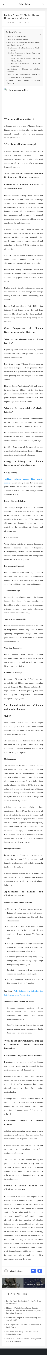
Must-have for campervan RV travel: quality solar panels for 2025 (23, 1319)
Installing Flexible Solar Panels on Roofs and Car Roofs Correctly (23, 1326)
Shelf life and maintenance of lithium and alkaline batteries (25, 65)
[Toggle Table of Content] (37, 33)
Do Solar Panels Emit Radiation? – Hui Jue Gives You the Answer (23, 1302)
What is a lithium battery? (17, 36)
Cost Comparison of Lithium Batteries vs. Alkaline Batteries (25, 54)
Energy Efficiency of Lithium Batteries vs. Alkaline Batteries (25, 59)
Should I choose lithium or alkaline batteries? (23, 82)
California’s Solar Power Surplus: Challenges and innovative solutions (23, 1340)
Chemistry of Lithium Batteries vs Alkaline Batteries (25, 49)
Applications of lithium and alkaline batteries (23, 70)
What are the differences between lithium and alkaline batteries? (23, 43)
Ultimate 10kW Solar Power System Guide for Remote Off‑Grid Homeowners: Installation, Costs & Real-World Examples (24, 1310)
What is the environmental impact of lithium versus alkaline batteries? (23, 76)
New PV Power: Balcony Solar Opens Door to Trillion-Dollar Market (22, 1333)
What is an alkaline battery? (17, 39)
